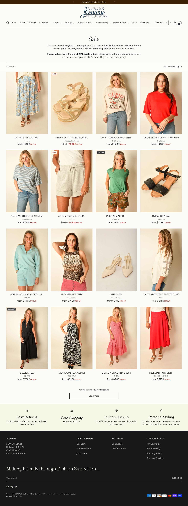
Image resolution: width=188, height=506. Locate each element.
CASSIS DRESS (27, 373)
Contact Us (117, 444)
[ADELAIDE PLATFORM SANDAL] (71, 103)
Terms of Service (155, 458)
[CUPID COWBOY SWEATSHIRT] (116, 103)
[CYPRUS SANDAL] (161, 181)
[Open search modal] (7, 22)
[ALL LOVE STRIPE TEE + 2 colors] (27, 181)
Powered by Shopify (14, 496)
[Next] (115, 2)
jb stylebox (81, 453)
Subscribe (177, 478)
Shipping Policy (154, 453)
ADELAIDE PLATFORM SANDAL (72, 137)
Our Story (81, 444)
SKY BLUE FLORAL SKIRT (27, 137)
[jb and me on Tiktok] (16, 487)
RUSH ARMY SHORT (116, 216)
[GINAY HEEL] (116, 259)
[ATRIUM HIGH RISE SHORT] (71, 181)
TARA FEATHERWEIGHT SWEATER (161, 137)
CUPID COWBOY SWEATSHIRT (116, 137)
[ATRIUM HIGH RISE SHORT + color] (27, 259)
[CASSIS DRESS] (27, 338)
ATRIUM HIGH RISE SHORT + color (27, 294)
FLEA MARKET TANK (71, 294)
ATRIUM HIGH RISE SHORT (71, 216)
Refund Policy (153, 448)
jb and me (25, 494)
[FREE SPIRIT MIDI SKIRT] (161, 338)
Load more (94, 396)
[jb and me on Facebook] (7, 487)
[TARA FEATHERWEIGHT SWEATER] (161, 103)
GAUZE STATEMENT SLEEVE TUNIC (161, 294)
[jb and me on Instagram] (11, 487)
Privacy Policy (153, 444)
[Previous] (73, 2)
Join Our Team (119, 448)
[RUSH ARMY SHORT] (116, 181)
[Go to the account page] (175, 22)
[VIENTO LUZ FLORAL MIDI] (71, 338)
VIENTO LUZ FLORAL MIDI (72, 373)
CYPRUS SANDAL (161, 216)
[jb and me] (94, 12)
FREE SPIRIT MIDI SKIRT (161, 373)
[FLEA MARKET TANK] (71, 259)
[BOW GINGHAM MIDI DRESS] (116, 338)
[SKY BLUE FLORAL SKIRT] (27, 103)
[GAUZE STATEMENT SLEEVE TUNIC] (161, 259)
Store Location (83, 448)
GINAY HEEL (116, 294)
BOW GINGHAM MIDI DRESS (116, 373)
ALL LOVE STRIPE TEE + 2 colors (27, 216)
